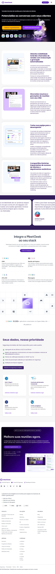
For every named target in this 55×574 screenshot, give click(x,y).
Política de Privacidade (7, 548)
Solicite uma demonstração (32, 27)
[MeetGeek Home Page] (5, 480)
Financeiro (22, 529)
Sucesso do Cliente (24, 519)
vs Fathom (22, 541)
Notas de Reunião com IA (7, 518)
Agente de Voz (5, 528)
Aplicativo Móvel (7, 498)
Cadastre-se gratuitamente (11, 27)
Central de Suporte (42, 519)
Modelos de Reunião (6, 523)
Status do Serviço (42, 522)
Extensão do (6, 502)
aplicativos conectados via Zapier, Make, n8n (34, 321)
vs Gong (21, 548)
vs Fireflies (22, 546)
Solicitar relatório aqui (11, 393)
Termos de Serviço (6, 546)
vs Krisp (21, 559)
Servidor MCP (41, 527)
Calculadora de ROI (42, 529)
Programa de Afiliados (7, 543)
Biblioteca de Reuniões (7, 533)
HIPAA (39, 533)
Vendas (21, 514)
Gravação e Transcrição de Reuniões (8, 515)
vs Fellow (22, 543)
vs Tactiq (22, 556)
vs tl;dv (21, 558)
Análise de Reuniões (6, 521)
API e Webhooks (41, 524)
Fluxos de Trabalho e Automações (9, 530)
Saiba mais (8, 413)
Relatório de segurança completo (13, 367)
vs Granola (22, 551)
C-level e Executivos (24, 524)
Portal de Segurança (42, 531)
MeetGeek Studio (5, 551)
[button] (51, 2)
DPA (18, 567)
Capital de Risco (23, 532)
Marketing (22, 517)
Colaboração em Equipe (7, 532)
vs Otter (21, 554)
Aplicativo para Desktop (9, 500)
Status (21, 567)
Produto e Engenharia (24, 527)
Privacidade (8, 567)
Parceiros (4, 541)
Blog (39, 514)
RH (20, 522)
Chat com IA (4, 526)
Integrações (40, 517)
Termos (14, 567)
